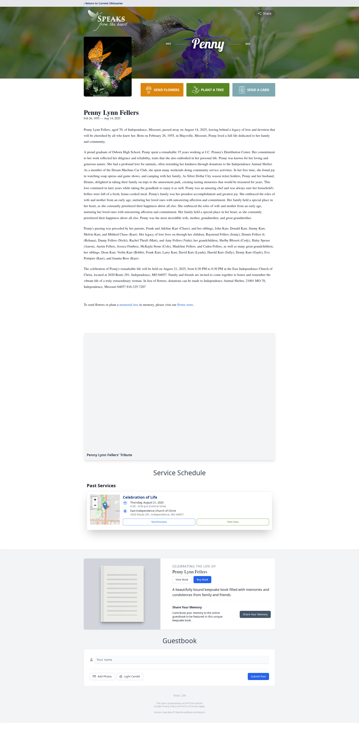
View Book (182, 579)
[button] (105, 506)
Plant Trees (233, 521)
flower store (185, 304)
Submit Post (258, 676)
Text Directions (159, 521)
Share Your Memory (255, 614)
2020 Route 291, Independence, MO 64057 (157, 514)
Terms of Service (189, 706)
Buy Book (202, 579)
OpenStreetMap (183, 712)
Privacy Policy (169, 706)
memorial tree (128, 304)
